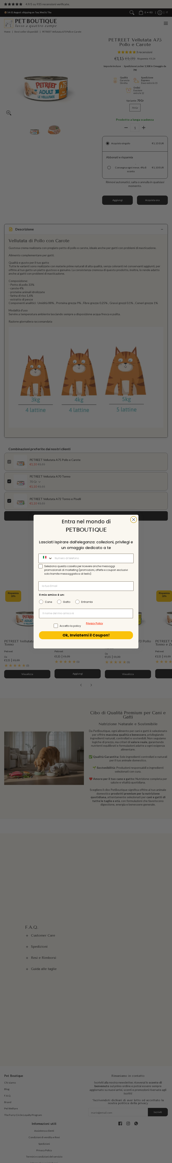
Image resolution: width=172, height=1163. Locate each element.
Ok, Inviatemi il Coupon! (86, 635)
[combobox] (46, 558)
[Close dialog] (133, 519)
